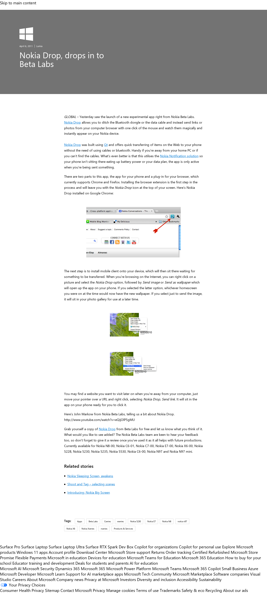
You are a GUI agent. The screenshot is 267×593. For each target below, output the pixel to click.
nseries (104, 528)
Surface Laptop (34, 546)
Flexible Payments (30, 557)
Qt (106, 144)
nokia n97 (182, 521)
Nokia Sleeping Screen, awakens (90, 476)
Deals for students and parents (102, 563)
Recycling (213, 590)
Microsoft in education (67, 557)
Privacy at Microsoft (101, 579)
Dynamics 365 (67, 568)
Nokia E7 (151, 521)
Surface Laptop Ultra (66, 546)
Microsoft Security (38, 568)
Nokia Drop (72, 122)
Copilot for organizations (156, 546)
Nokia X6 (70, 528)
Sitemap (52, 590)
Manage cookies (120, 590)
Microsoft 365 (93, 568)
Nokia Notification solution (179, 156)
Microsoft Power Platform (128, 568)
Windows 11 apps (32, 552)
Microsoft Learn (51, 574)
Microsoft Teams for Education (154, 557)
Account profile (62, 552)
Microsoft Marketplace (192, 574)
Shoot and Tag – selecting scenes (91, 484)
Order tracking (178, 552)
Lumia (39, 46)
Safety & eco (193, 590)
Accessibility (187, 579)
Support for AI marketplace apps (94, 574)
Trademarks (170, 590)
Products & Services (123, 528)
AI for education (144, 563)
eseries (120, 521)
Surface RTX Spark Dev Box (109, 546)
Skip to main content (18, 2)
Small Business (234, 568)
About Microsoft (41, 579)
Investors (128, 579)
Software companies (231, 574)
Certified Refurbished (211, 552)
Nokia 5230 (135, 521)
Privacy (99, 590)
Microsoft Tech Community (148, 574)
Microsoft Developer (18, 574)
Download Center (91, 552)
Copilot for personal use (200, 546)
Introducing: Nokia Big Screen (88, 492)
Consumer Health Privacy (22, 590)
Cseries (107, 521)
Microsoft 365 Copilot (202, 568)
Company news (69, 579)
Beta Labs (93, 521)
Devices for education (107, 557)
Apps (79, 521)
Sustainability (210, 579)
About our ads (235, 590)
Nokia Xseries (88, 528)
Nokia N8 (166, 521)
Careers (19, 579)
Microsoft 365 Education (203, 557)
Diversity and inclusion (156, 579)
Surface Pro (10, 546)
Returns (158, 552)
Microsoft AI (10, 568)
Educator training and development (43, 563)
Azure (253, 568)
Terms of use (147, 590)
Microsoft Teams (166, 568)
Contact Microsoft (76, 590)
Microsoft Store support (129, 552)
